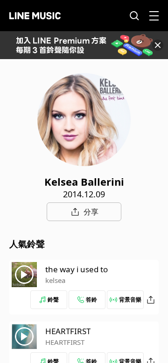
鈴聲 (53, 299)
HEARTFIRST (68, 331)
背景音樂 (130, 299)
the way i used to (76, 269)
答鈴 (91, 299)
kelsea (55, 280)
